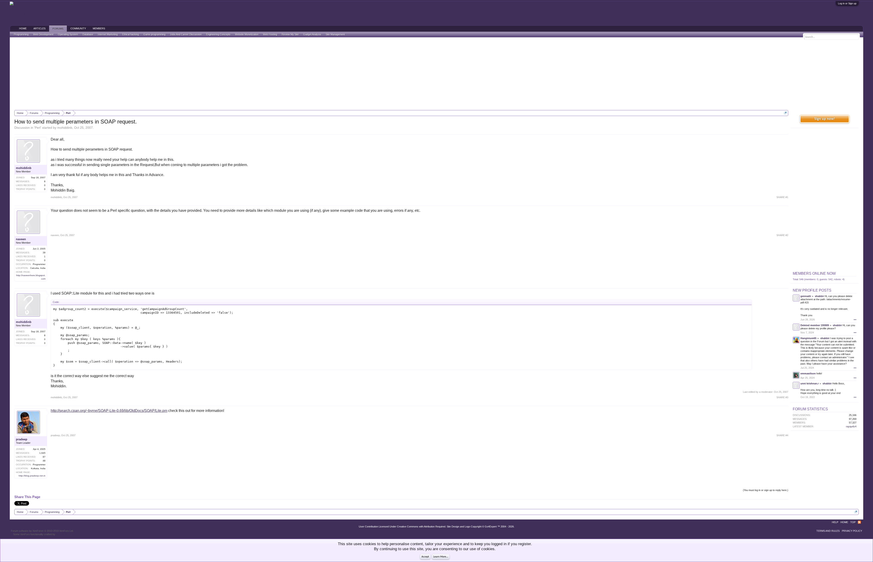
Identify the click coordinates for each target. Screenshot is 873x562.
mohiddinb (64, 127)
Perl (37, 127)
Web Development (43, 34)
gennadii (805, 296)
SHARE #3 (782, 397)
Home (23, 28)
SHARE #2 (782, 235)
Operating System (68, 34)
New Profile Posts (812, 290)
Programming (21, 34)
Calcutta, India (37, 268)
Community (78, 28)
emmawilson (808, 373)
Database (88, 34)
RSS (859, 522)
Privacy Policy (852, 530)
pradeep (21, 439)
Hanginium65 (808, 338)
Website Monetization (246, 34)
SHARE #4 (782, 435)
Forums (58, 28)
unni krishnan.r (809, 383)
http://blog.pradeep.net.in (32, 475)
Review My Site (290, 34)
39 (44, 252)
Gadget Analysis (312, 34)
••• (855, 319)
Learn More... (440, 556)
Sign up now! (824, 119)
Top (852, 522)
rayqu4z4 (851, 426)
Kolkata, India (38, 468)
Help (835, 522)
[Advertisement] (436, 74)
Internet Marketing (108, 34)
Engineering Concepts (218, 34)
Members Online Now (814, 273)
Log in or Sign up (847, 3)
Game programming (154, 34)
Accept (425, 556)
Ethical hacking (130, 34)
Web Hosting (270, 34)
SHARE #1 (782, 197)
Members (99, 28)
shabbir (819, 296)
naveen (21, 239)
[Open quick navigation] (785, 112)
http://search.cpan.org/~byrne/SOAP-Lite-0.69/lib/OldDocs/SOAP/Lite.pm (109, 411)
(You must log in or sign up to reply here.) (765, 490)
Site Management (335, 34)
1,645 (42, 453)
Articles (39, 28)
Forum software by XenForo (42, 530)
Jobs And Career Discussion (186, 34)
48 (44, 460)
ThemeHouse (63, 534)
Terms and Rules (828, 530)
